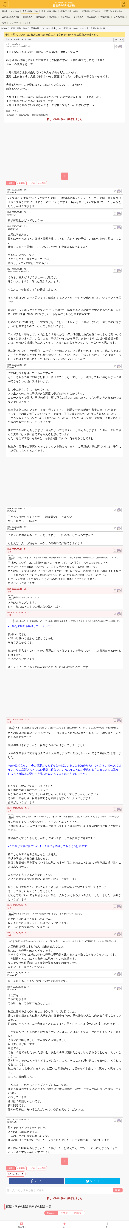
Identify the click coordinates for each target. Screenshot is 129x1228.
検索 (124, 6)
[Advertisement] (67, 481)
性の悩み (53, 17)
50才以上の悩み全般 (10, 17)
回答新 (64, 1212)
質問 (4, 23)
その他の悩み (119, 17)
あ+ (121, 39)
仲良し (15, 111)
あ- (115, 39)
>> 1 (11, 557)
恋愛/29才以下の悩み (91, 11)
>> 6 (11, 914)
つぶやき (26, 23)
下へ (107, 1227)
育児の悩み (41, 17)
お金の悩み (65, 17)
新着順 (22, 183)
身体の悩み (27, 17)
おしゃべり (14, 23)
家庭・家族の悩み (30, 11)
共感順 (42, 183)
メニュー (5, 6)
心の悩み (15, 11)
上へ (64, 1227)
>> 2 (11, 597)
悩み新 (51, 1212)
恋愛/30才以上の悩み (69, 11)
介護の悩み (78, 17)
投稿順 (11, 183)
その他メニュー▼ (15, 1174)
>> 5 (11, 816)
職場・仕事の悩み (49, 11)
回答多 (5, 11)
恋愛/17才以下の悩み (113, 11)
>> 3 (11, 621)
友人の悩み (92, 17)
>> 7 (11, 941)
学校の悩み (105, 17)
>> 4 (11, 728)
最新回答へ (21, 1227)
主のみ (32, 183)
